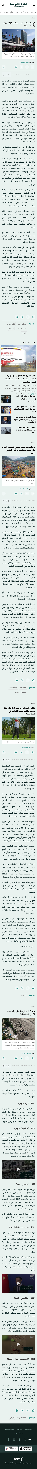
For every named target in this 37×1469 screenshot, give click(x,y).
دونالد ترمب (22, 322)
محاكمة (23, 686)
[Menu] (35, 4)
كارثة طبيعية (21, 1416)
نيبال (12, 1416)
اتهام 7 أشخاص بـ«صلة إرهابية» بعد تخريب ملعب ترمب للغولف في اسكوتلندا (19, 709)
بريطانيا (23, 993)
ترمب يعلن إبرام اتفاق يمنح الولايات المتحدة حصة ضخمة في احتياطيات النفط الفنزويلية (20, 377)
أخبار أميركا (11, 322)
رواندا (16, 690)
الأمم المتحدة (21, 327)
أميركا (11, 327)
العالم (17, 11)
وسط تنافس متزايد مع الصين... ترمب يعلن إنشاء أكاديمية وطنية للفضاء (25, 407)
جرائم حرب (13, 686)
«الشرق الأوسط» (24, 60)
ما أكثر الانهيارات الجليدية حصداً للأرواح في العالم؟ (21, 1011)
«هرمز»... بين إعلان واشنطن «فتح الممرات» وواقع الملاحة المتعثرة (26, 428)
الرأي (11, 11)
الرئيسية (33, 11)
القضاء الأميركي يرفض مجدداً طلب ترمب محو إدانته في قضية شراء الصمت (25, 418)
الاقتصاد (5, 11)
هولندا (23, 690)
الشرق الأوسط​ (24, 11)
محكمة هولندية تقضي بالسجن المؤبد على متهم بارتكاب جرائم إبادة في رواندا (18, 448)
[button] (18, 1167)
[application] (18, 1167)
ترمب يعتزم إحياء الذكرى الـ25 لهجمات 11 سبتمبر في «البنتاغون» (26, 397)
